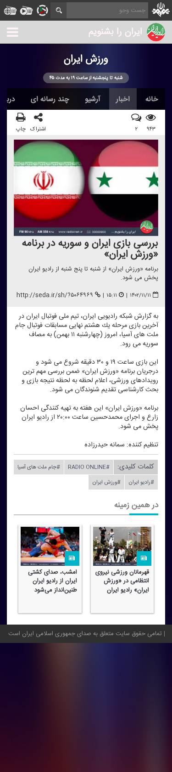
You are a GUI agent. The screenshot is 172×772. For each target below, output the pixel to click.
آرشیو (92, 99)
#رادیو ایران (141, 482)
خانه (151, 99)
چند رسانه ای (50, 99)
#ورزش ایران (106, 482)
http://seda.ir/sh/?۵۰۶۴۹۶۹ (55, 296)
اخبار (123, 99)
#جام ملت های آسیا (38, 467)
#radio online (89, 467)
